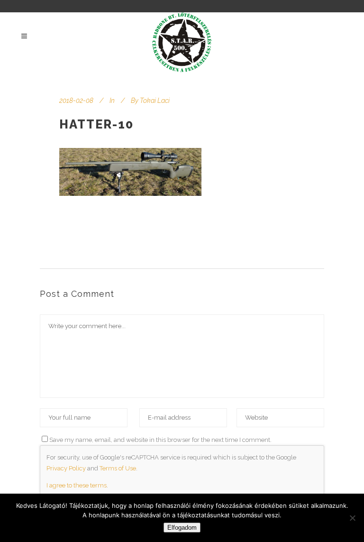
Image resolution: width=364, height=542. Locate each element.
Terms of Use (118, 468)
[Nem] (352, 518)
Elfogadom (182, 527)
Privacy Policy (66, 468)
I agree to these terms (76, 485)
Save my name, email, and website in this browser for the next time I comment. (160, 439)
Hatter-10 (96, 124)
